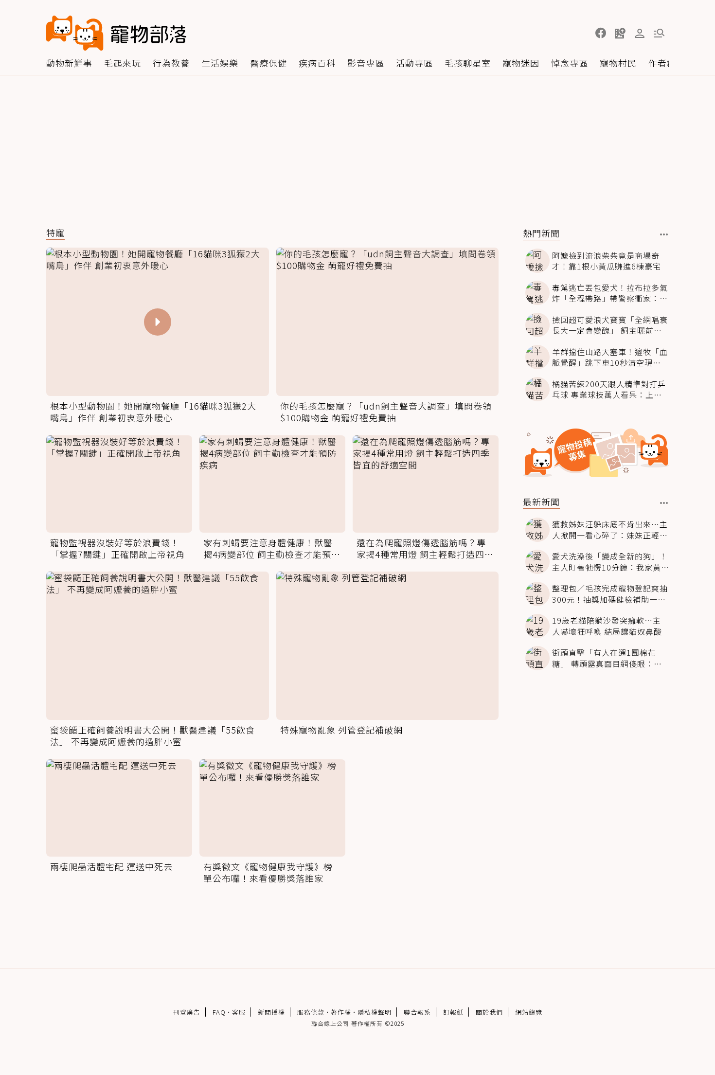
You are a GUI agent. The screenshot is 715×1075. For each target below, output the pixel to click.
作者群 (662, 62)
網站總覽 (528, 1012)
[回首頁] (116, 33)
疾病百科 (317, 62)
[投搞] (620, 33)
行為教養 (171, 62)
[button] (601, 33)
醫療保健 (268, 62)
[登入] (639, 33)
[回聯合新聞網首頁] (75, 33)
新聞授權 (271, 1012)
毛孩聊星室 (468, 62)
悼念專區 (569, 62)
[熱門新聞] (664, 234)
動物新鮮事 (69, 62)
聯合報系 (417, 1012)
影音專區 (365, 62)
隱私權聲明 (375, 1012)
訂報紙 (453, 1012)
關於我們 (489, 1012)
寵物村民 (618, 62)
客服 (239, 1012)
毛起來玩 (122, 62)
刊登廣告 (186, 1012)
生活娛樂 (219, 62)
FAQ (219, 1012)
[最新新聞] (664, 503)
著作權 (341, 1012)
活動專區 (414, 62)
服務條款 (310, 1012)
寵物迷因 (520, 62)
